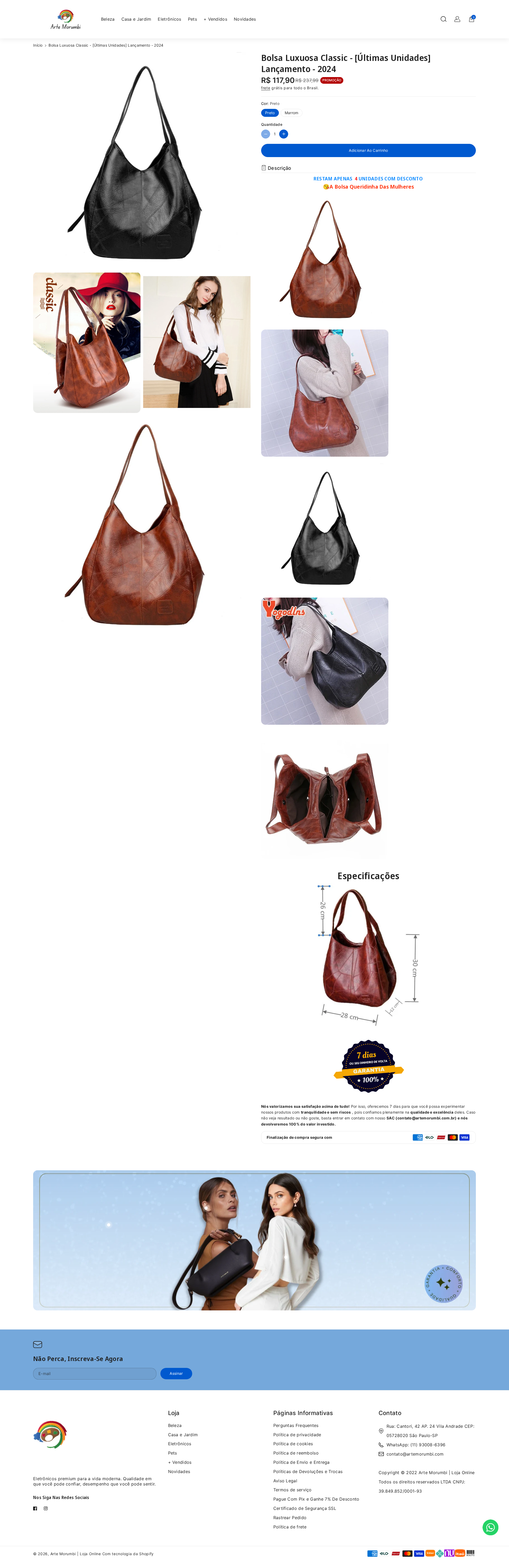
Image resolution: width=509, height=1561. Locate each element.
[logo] (50, 1440)
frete (265, 88)
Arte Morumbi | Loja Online (76, 1553)
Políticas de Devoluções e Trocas (308, 1471)
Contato (390, 1412)
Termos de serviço (292, 1489)
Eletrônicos (179, 1443)
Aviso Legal (285, 1480)
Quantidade (271, 124)
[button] (443, 19)
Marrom (292, 112)
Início (38, 45)
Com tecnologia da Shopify (128, 1553)
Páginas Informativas (303, 1412)
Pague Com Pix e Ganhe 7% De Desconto (316, 1499)
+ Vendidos (180, 1462)
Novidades (179, 1471)
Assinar (176, 1373)
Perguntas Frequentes (296, 1425)
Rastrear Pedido (290, 1517)
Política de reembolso (296, 1453)
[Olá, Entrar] (457, 19)
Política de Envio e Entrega (301, 1462)
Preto (270, 112)
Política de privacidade (297, 1434)
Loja (174, 1412)
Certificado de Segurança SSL (304, 1508)
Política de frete (290, 1526)
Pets (172, 1453)
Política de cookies (293, 1443)
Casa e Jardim (183, 1434)
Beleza (175, 1425)
